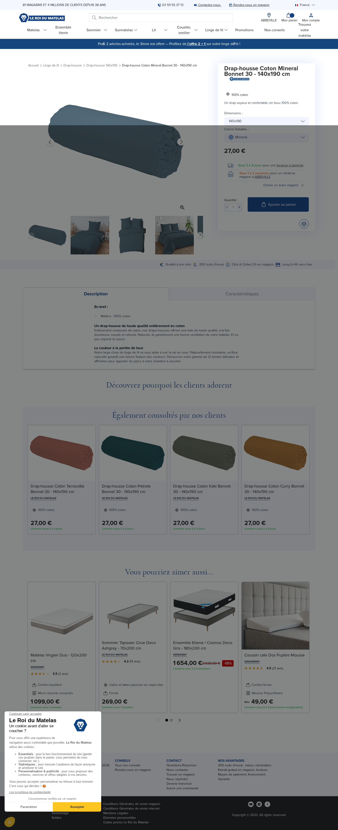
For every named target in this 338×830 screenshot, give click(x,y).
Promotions (244, 30)
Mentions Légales (115, 813)
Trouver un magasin (180, 774)
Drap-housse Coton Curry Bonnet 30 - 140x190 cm (274, 489)
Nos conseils (274, 30)
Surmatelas (124, 30)
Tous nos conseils (127, 765)
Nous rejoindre (177, 779)
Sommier (93, 30)
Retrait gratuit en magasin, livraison (243, 769)
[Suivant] (234, 43)
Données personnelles (119, 817)
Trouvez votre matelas (304, 30)
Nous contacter (177, 769)
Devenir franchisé (179, 783)
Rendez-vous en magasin (133, 769)
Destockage (60, 813)
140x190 (235, 121)
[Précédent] (103, 43)
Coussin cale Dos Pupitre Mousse (274, 655)
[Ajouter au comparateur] (304, 224)
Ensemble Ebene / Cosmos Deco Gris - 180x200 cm (202, 645)
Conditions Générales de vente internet (131, 808)
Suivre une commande (182, 788)
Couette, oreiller (184, 30)
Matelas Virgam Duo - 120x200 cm (59, 658)
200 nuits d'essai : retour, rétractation (244, 765)
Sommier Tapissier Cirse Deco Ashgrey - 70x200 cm (129, 645)
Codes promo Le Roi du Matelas (126, 822)
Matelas (33, 30)
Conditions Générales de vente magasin (131, 803)
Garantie (224, 779)
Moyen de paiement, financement (241, 774)
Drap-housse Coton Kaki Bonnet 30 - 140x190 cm (202, 489)
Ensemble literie (63, 30)
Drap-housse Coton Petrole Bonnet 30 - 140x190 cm (126, 489)
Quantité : (231, 200)
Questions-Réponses (181, 765)
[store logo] (42, 17)
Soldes (56, 817)
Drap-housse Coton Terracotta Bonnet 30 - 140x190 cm (57, 489)
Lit (154, 30)
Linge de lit (214, 30)
